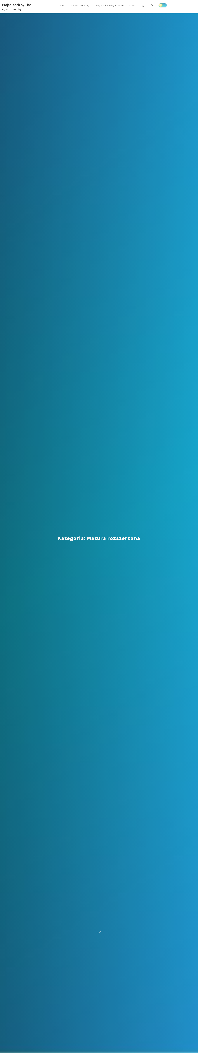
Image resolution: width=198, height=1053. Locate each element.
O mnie (61, 5)
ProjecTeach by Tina (17, 5)
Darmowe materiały (79, 5)
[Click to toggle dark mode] (162, 5)
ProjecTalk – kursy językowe (110, 5)
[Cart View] (143, 5)
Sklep (132, 5)
